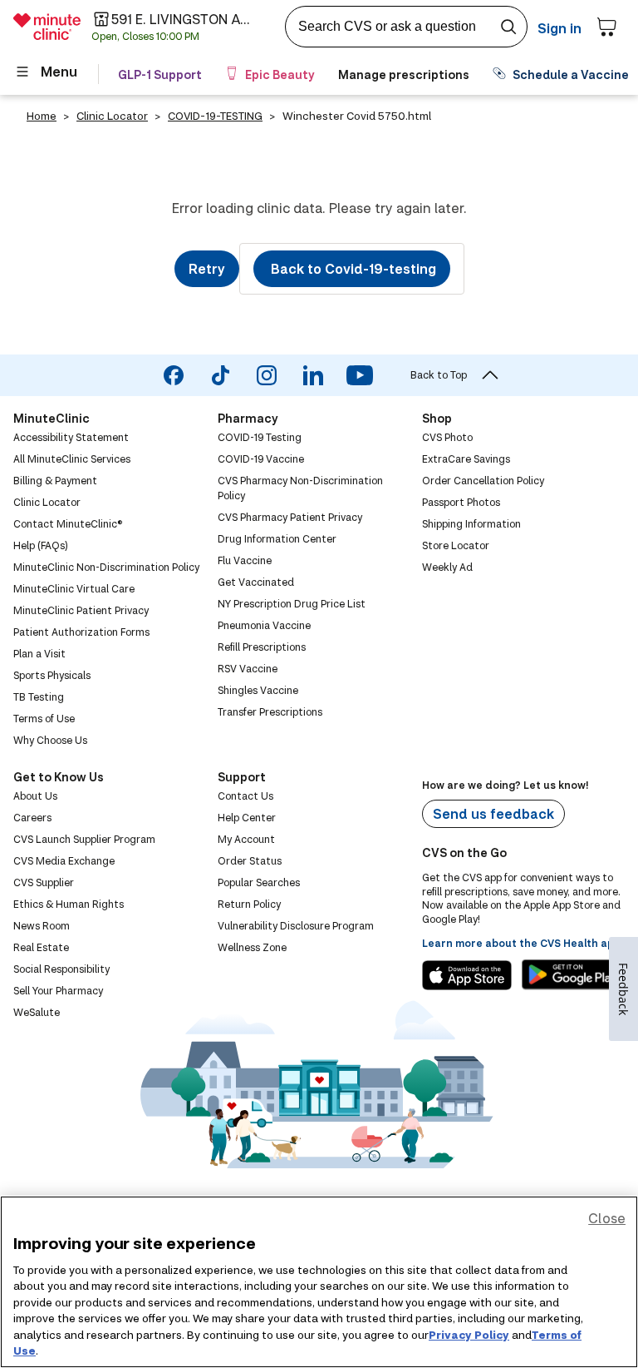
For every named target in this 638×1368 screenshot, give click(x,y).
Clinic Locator (112, 115)
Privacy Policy (469, 1334)
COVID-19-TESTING (215, 115)
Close (607, 1218)
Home (41, 115)
